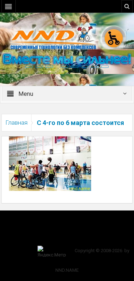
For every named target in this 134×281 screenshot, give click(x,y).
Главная (16, 122)
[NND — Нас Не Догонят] (67, 37)
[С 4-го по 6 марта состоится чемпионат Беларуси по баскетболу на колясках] (50, 163)
